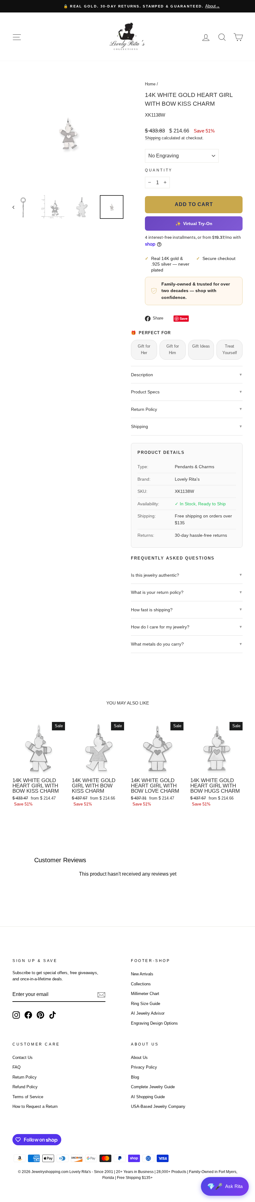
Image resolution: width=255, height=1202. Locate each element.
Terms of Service (27, 1096)
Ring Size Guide (145, 1003)
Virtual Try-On (193, 223)
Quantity (159, 170)
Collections (141, 984)
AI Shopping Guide (148, 1096)
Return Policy (24, 1077)
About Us (139, 1057)
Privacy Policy (144, 1067)
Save (184, 318)
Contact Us (22, 1057)
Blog (135, 1077)
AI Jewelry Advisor (148, 1013)
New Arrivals (142, 974)
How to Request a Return (35, 1106)
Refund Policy (25, 1086)
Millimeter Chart (145, 993)
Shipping (152, 138)
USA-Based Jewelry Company (158, 1106)
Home (150, 84)
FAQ (16, 1067)
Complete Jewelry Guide (153, 1086)
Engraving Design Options (154, 1023)
